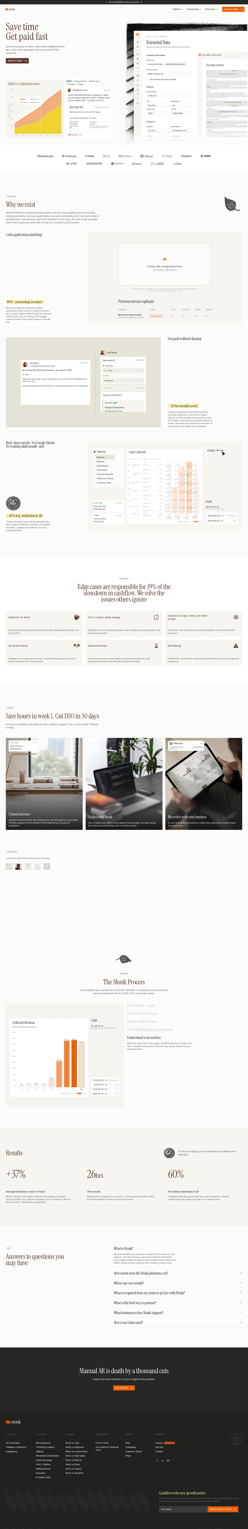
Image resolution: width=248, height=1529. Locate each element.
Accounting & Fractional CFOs (107, 1467)
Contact (159, 1470)
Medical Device (43, 1487)
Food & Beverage (44, 1479)
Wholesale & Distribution (47, 1474)
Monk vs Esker (73, 1483)
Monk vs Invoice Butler (77, 1470)
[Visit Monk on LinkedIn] (162, 1479)
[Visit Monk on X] (157, 1479)
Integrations (11, 1470)
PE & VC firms (102, 1461)
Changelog (130, 1466)
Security (159, 1466)
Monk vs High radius (75, 1474)
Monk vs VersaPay (74, 1492)
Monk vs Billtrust (74, 1479)
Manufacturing (43, 1461)
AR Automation (13, 1461)
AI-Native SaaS (43, 1496)
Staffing (39, 1470)
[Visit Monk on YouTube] (168, 1479)
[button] (178, 9)
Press (128, 1474)
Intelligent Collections (16, 1466)
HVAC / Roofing (43, 1483)
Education (40, 1492)
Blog (127, 1461)
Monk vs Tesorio (73, 1487)
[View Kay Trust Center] (236, 1458)
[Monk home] (10, 9)
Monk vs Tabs (72, 1461)
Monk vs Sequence (75, 1466)
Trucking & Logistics (45, 1466)
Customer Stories (133, 1470)
